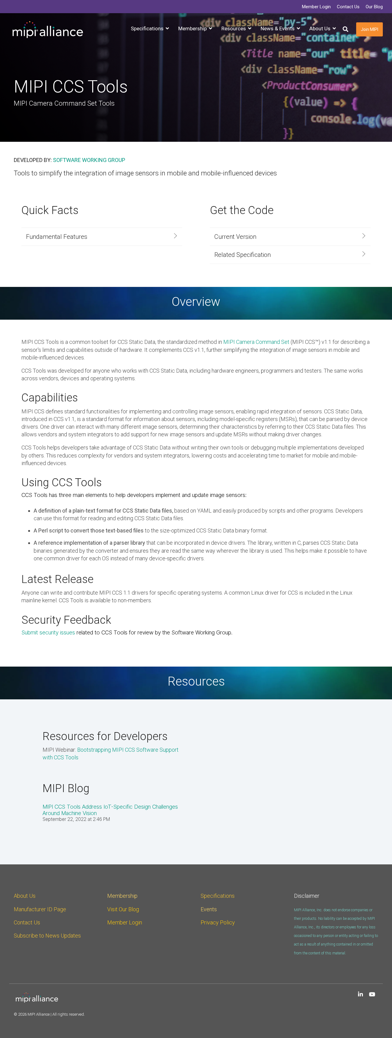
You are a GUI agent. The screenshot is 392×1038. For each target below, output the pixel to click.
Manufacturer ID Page (40, 909)
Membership (122, 896)
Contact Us (27, 922)
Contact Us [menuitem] (348, 6)
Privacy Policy (218, 922)
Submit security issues (48, 632)
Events (209, 909)
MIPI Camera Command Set (256, 342)
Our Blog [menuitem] (374, 6)
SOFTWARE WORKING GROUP (89, 160)
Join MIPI (369, 29)
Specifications (218, 896)
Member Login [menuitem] (316, 6)
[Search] (345, 29)
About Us (25, 896)
